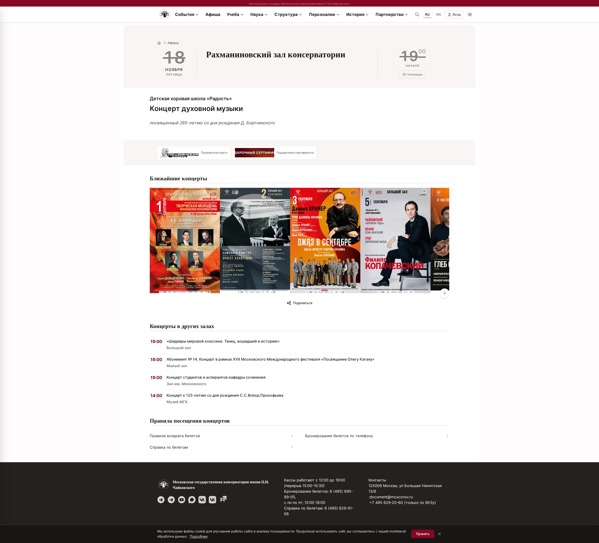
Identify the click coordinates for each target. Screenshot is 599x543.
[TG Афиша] (171, 499)
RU (427, 14)
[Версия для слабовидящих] (470, 14)
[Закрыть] (439, 534)
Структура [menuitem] (286, 14)
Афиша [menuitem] (212, 14)
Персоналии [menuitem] (322, 14)
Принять (423, 534)
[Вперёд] (444, 293)
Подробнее (199, 536)
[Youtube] (181, 499)
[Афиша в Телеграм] (222, 499)
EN (438, 14)
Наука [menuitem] (256, 14)
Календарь (415, 74)
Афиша (173, 43)
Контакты (377, 480)
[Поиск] (417, 14)
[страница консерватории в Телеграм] (161, 499)
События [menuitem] (184, 14)
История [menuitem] (355, 14)
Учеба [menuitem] (233, 14)
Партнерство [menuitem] (390, 14)
